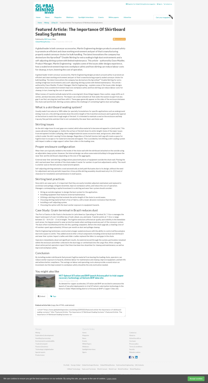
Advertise (127, 17)
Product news (40, 355)
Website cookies (134, 352)
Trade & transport (41, 344)
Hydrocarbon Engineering (124, 365)
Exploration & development (44, 335)
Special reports (40, 352)
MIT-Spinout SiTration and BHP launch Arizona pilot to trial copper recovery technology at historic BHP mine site (91, 276)
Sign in (160, 4)
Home (38, 17)
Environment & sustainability (45, 341)
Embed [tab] (42, 296)
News (84, 338)
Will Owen (47, 39)
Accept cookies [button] (196, 379)
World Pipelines (135, 369)
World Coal (112, 369)
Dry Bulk (66, 365)
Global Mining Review (42, 42)
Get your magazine (163, 17)
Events (101, 17)
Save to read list (120, 39)
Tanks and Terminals (89, 369)
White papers (114, 17)
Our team (132, 341)
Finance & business (41, 347)
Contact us (168, 4)
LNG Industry (139, 365)
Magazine (58, 17)
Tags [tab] (54, 296)
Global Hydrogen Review (90, 365)
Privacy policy (134, 344)
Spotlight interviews (86, 17)
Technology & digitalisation (44, 349)
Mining (37, 333)
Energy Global (75, 365)
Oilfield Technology (73, 369)
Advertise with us (135, 338)
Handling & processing (42, 338)
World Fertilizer (123, 369)
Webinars (70, 17)
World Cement (102, 369)
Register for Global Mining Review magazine (141, 4)
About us (132, 335)
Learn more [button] (111, 379)
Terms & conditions (135, 347)
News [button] (47, 17)
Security (132, 349)
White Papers (86, 344)
